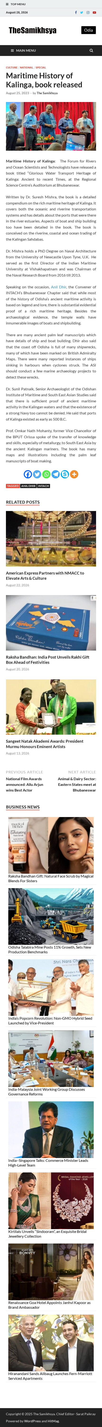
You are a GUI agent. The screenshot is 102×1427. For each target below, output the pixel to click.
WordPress (32, 1421)
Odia (88, 30)
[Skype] (65, 474)
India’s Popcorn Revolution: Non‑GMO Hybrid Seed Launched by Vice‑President (50, 1020)
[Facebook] (76, 12)
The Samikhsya (47, 93)
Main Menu (26, 50)
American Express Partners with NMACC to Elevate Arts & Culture (45, 576)
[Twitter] (81, 12)
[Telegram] (55, 474)
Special (41, 67)
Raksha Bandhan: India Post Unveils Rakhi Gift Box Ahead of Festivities (47, 660)
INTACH (43, 486)
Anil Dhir (58, 287)
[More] (74, 474)
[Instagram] (88, 12)
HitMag (53, 1421)
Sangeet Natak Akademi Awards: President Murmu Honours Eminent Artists (44, 744)
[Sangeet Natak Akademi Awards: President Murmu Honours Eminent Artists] (51, 735)
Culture (12, 67)
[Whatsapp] (46, 474)
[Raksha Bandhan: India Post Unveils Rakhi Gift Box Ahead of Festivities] (51, 651)
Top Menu (18, 4)
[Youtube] (94, 12)
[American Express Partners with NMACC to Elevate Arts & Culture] (51, 567)
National (26, 67)
